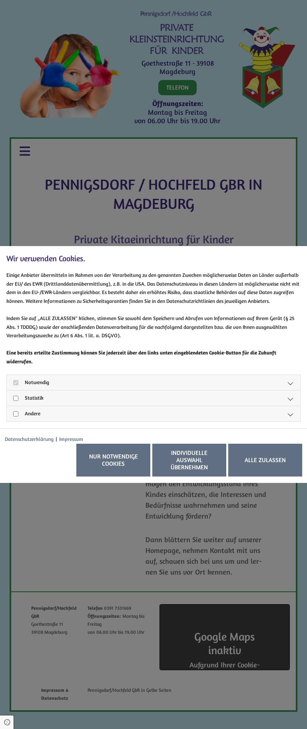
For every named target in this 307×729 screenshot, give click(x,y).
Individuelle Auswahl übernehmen (189, 460)
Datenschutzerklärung (29, 439)
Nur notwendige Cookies (113, 460)
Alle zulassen (265, 460)
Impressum (71, 439)
